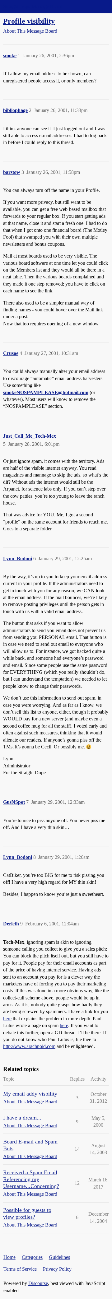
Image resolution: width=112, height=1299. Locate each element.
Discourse (38, 1283)
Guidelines (59, 1257)
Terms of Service (20, 1269)
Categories (32, 1257)
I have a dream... (22, 1118)
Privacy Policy (57, 1269)
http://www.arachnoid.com (29, 1046)
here (7, 1018)
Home (9, 1257)
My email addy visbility (30, 1094)
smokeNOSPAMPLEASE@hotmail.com (45, 392)
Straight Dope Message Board (32, 6)
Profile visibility (29, 21)
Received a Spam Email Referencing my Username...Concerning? (31, 1179)
